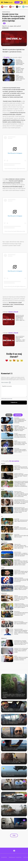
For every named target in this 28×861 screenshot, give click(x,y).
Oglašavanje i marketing (15, 857)
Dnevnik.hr (6, 6)
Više (14, 835)
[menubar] (25, 2)
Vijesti (13, 6)
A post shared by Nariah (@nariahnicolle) (15, 168)
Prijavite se (14, 402)
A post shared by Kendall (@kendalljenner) (14, 286)
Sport (20, 6)
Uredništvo (4, 857)
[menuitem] (25, 2)
